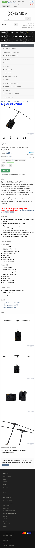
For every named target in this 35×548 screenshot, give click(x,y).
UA (12, 6)
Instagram (5, 518)
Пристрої (7, 80)
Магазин (11, 32)
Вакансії (5, 495)
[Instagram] (30, 4)
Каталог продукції (7, 476)
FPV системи (8, 59)
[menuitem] (3, 33)
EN (16, 6)
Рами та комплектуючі (10, 49)
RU (14, 6)
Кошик (4, 24)
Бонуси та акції (6, 508)
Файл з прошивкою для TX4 (10, 307)
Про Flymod (5, 487)
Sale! (26, 32)
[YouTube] (33, 4)
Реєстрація (5, 465)
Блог (9, 36)
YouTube (5, 521)
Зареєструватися (11, 2)
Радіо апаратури (8, 73)
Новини (4, 492)
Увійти (4, 1)
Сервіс (3, 36)
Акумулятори (8, 69)
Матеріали (7, 90)
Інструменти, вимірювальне (11, 93)
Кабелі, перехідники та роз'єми (12, 86)
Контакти (4, 40)
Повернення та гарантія (8, 503)
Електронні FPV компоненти (11, 52)
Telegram (5, 516)
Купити (6, 170)
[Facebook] (30, 1)
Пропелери (7, 66)
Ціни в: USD (20, 4)
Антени (6, 62)
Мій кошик (21, 1)
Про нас (28, 36)
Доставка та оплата (18, 36)
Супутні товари (9, 97)
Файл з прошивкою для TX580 (11, 305)
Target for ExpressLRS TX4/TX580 (11, 303)
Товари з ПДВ (19, 32)
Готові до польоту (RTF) (11, 83)
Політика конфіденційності (9, 510)
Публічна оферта (6, 505)
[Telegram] (33, 1)
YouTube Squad (6, 524)
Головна (4, 32)
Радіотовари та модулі (10, 76)
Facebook (5, 526)
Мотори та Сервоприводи (11, 55)
